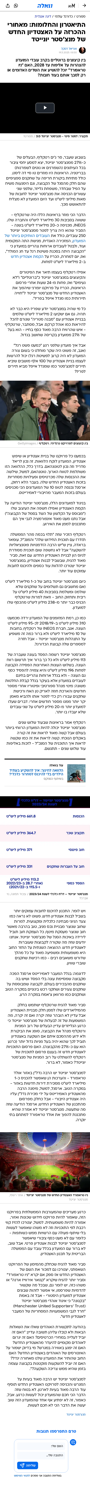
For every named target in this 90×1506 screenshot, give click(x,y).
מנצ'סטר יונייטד (76, 1414)
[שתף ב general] (7, 5)
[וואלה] (45, 6)
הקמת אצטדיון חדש (27, 257)
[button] (71, 6)
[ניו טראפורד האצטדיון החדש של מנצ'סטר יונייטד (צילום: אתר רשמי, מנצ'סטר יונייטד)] (45, 1167)
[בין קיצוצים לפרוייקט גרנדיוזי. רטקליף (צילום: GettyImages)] (45, 414)
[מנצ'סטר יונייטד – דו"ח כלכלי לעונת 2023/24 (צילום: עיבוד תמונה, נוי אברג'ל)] (45, 849)
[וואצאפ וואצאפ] (16, 6)
